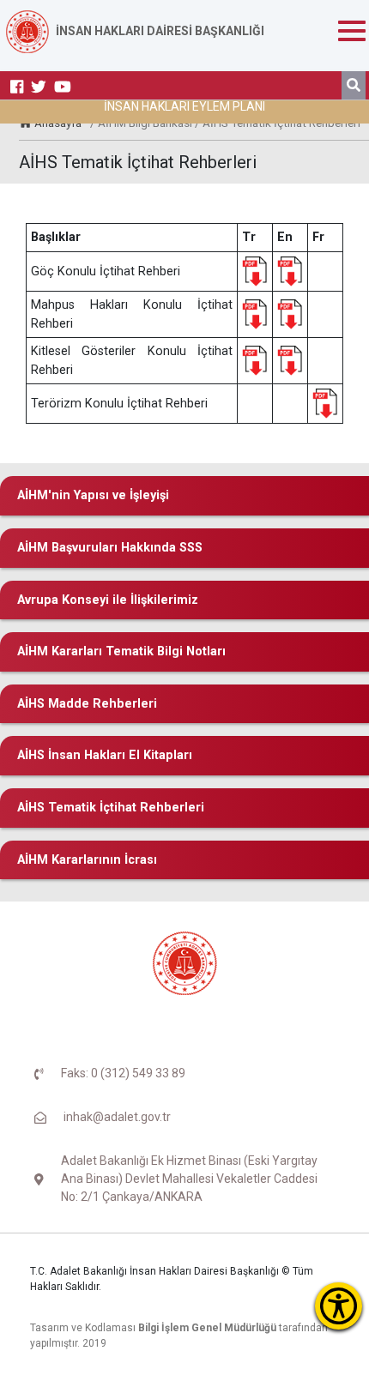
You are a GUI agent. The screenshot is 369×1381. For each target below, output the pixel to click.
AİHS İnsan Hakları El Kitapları (104, 755)
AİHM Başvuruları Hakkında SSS (110, 547)
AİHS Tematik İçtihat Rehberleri (110, 807)
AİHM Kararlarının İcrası (87, 860)
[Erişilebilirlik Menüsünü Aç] (338, 1306)
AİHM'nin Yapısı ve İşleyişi (93, 495)
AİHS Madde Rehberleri (87, 704)
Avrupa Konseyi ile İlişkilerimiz (107, 600)
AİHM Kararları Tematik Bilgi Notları (121, 651)
